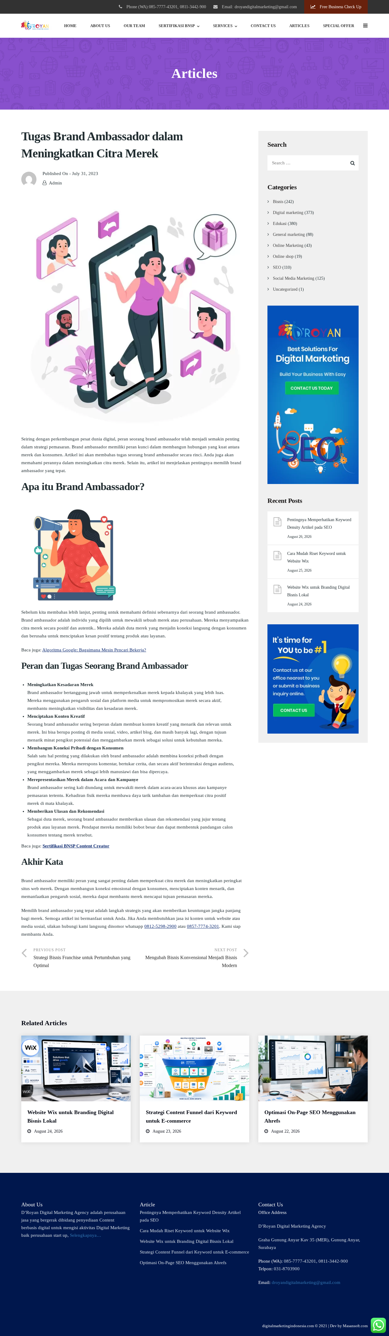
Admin (55, 183)
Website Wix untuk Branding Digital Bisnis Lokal (318, 591)
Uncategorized (285, 289)
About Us (100, 25)
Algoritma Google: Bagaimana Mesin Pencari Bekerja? (94, 649)
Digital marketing (288, 212)
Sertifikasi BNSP (177, 25)
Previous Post (81, 958)
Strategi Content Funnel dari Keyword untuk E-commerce (194, 1252)
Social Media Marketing (293, 278)
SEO (277, 267)
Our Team (134, 25)
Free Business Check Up (339, 7)
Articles (299, 25)
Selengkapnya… (85, 1235)
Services (222, 25)
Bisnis (278, 201)
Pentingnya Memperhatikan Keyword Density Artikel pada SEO (319, 523)
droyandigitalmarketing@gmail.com (306, 1282)
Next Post (191, 958)
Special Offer (338, 25)
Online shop (283, 256)
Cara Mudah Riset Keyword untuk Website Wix (316, 557)
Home (70, 25)
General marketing (289, 234)
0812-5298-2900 (160, 926)
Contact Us (263, 25)
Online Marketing (288, 245)
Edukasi (280, 223)
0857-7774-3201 (203, 926)
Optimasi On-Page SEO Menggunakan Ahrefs (183, 1262)
